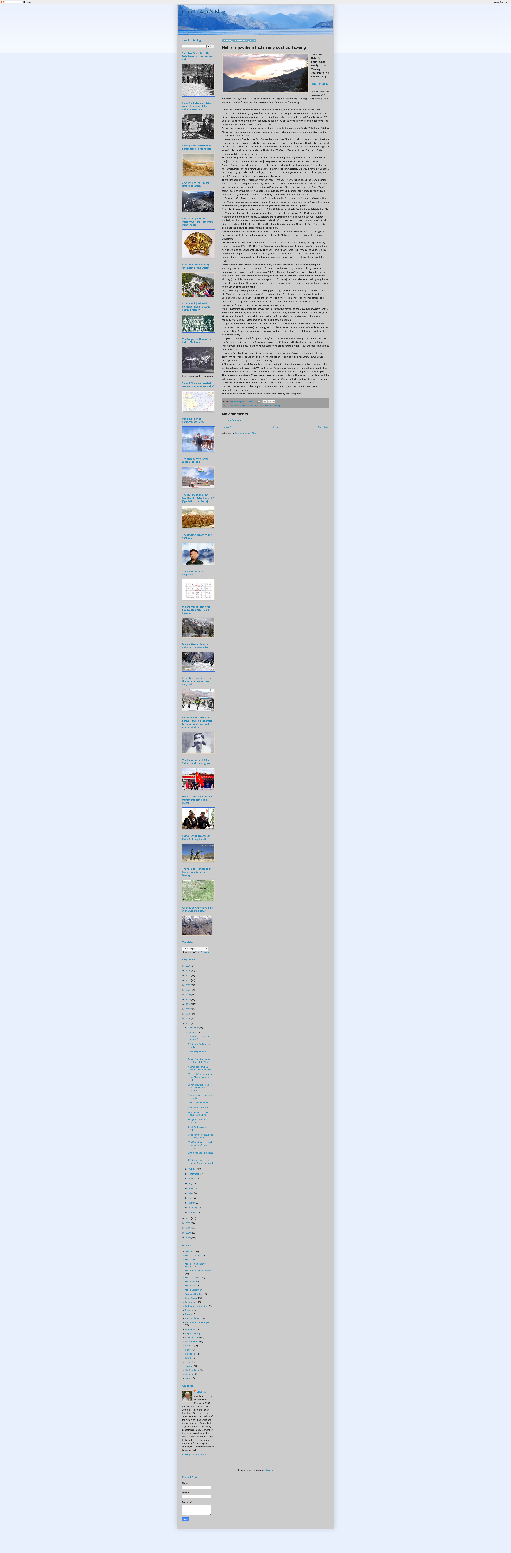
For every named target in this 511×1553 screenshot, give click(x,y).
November (194, 1032)
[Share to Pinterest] (274, 401)
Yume (187, 1378)
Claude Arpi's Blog (203, 12)
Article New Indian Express (198, 1271)
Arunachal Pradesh (194, 1294)
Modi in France (192, 1342)
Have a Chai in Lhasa (198, 1107)
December (194, 1028)
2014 (188, 1024)
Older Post (323, 427)
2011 (188, 1228)
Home (276, 427)
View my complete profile (194, 1454)
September (194, 1174)
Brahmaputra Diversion (196, 1306)
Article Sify (190, 1286)
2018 (188, 1004)
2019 (188, 999)
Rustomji (269, 406)
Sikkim (188, 1362)
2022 (188, 985)
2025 (188, 971)
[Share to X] (268, 401)
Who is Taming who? (198, 1103)
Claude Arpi (202, 1392)
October (193, 1169)
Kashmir (260, 406)
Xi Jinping (189, 1374)
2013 (188, 1218)
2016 (188, 1014)
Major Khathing (192, 1333)
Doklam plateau (192, 1318)
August (192, 1179)
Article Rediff (191, 1282)
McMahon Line (192, 1337)
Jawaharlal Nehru (249, 406)
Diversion (189, 1310)
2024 (188, 975)
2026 (188, 966)
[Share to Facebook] (271, 401)
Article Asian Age (193, 1256)
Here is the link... (319, 84)
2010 (188, 1233)
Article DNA (190, 1260)
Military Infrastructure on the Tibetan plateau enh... (200, 1077)
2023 (188, 980)
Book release (191, 1302)
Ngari (187, 1350)
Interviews (190, 1329)
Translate (205, 952)
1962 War (189, 1251)
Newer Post (228, 427)
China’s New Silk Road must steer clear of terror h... (198, 1088)
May (191, 1193)
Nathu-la (189, 1346)
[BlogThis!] (266, 401)
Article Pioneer (192, 1278)
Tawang (277, 406)
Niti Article (190, 1354)
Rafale (188, 1358)
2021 (188, 990)
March (192, 1203)
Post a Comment (233, 420)
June (191, 1188)
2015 (188, 1019)
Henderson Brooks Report (197, 1322)
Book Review (191, 1298)
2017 (188, 1009)
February (193, 1207)
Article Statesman (193, 1290)
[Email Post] (258, 402)
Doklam (188, 1314)
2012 (188, 1223)
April (191, 1198)
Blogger (268, 1470)
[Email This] (263, 401)
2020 (188, 995)
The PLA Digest (192, 1370)
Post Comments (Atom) (246, 433)
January (193, 1212)
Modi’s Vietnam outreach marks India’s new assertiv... (200, 1145)
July (191, 1183)
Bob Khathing (235, 406)
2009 (188, 1237)
